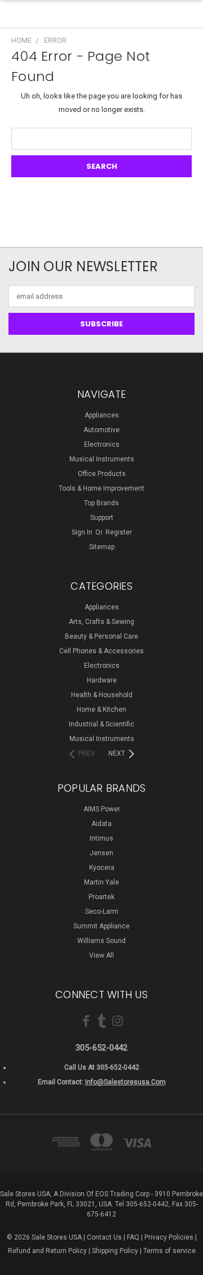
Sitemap (101, 547)
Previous (17, 1264)
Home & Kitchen (101, 709)
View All (101, 955)
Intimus (101, 838)
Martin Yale (101, 882)
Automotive (101, 430)
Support (101, 518)
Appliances (102, 415)
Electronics (102, 444)
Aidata (101, 824)
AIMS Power (101, 809)
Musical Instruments (101, 459)
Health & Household (102, 695)
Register (118, 532)
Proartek (101, 897)
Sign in (83, 532)
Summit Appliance (101, 926)
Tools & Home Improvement (101, 488)
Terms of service (169, 1251)
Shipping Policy (115, 1251)
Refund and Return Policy (47, 1251)
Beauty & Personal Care (101, 636)
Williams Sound (101, 941)
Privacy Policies (168, 1237)
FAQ (133, 1237)
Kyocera (101, 868)
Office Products (102, 474)
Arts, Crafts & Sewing (101, 622)
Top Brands (101, 503)
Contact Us (104, 1237)
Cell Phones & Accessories (101, 651)
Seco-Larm (101, 911)
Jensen (101, 853)
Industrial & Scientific (101, 724)
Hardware (102, 680)
